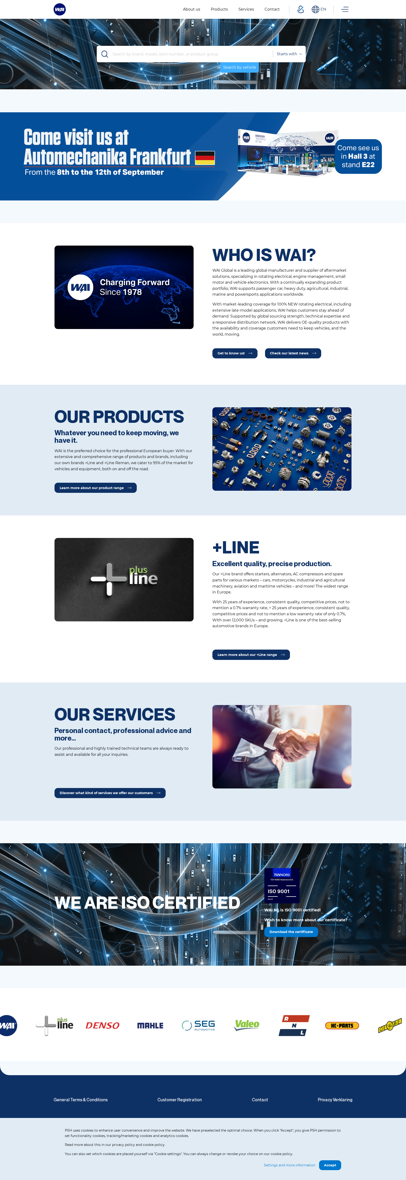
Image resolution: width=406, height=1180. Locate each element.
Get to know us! (231, 353)
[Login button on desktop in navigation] (300, 9)
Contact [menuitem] (272, 9)
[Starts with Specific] (289, 54)
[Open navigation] (344, 9)
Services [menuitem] (246, 9)
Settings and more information (289, 1165)
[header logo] (60, 9)
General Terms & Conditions (81, 1099)
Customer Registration (179, 1099)
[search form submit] (105, 54)
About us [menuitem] (191, 9)
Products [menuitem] (219, 9)
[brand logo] (35, 1026)
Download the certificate (291, 932)
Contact (260, 1099)
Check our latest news (289, 353)
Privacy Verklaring (335, 1099)
